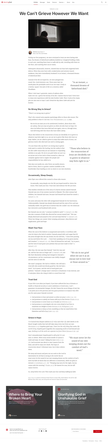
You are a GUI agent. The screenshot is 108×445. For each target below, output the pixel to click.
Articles (36, 2)
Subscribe (98, 431)
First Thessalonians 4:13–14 (59, 119)
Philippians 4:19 (67, 306)
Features (61, 2)
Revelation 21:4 (34, 326)
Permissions (91, 440)
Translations (85, 440)
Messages (42, 2)
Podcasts (54, 2)
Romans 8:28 (56, 306)
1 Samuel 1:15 (69, 212)
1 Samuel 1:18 (57, 252)
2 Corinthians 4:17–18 (41, 363)
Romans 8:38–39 (72, 331)
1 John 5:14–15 (71, 297)
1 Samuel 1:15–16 (44, 241)
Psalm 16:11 (74, 299)
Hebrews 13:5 (66, 302)
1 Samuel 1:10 (72, 217)
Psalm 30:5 (49, 365)
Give (73, 2)
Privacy (96, 440)
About (68, 2)
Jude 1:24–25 (53, 311)
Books (48, 2)
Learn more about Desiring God (16, 432)
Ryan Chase (31, 377)
